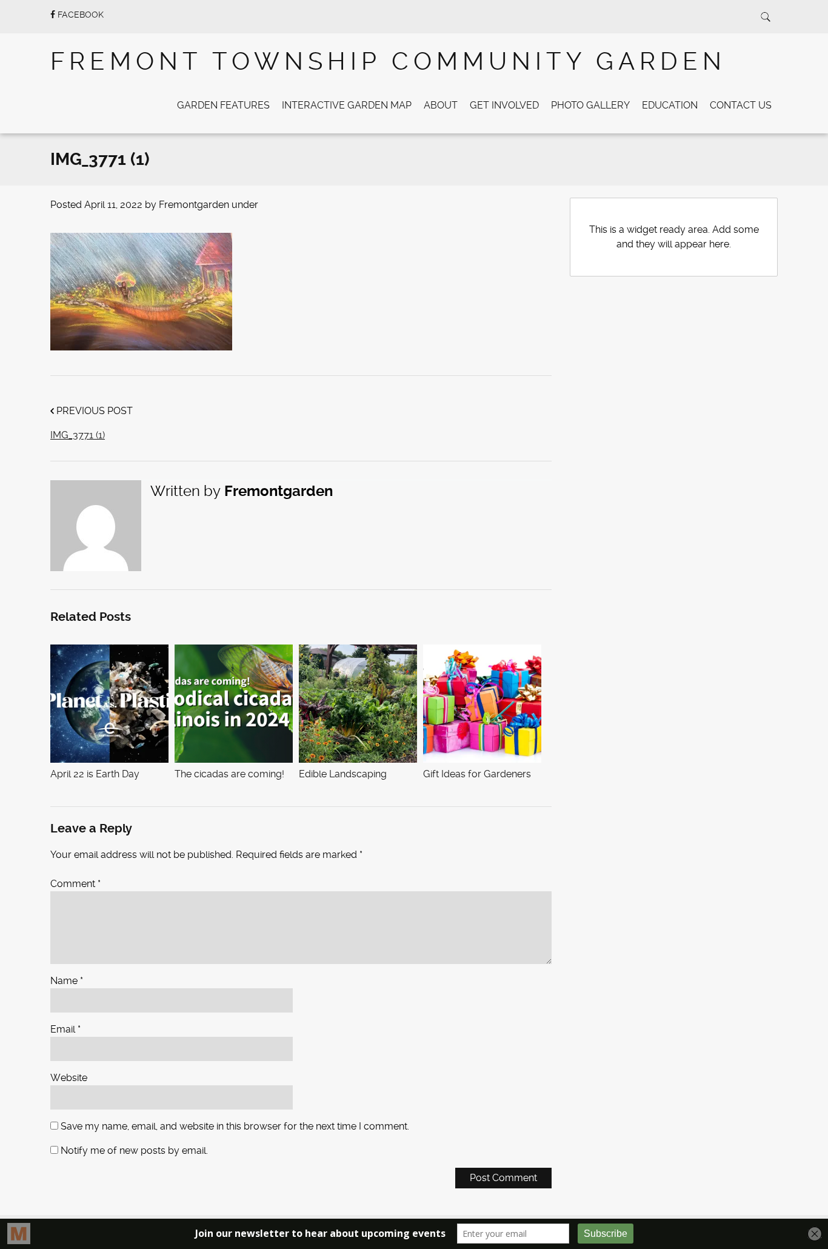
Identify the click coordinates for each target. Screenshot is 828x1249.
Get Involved (504, 105)
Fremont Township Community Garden (388, 61)
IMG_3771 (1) (77, 435)
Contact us (741, 105)
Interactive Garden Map (347, 105)
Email (65, 1029)
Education (670, 105)
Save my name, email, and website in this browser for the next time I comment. (235, 1126)
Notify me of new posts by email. (134, 1150)
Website (68, 1077)
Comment (75, 883)
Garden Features (223, 105)
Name (66, 980)
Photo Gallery (590, 105)
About (441, 105)
